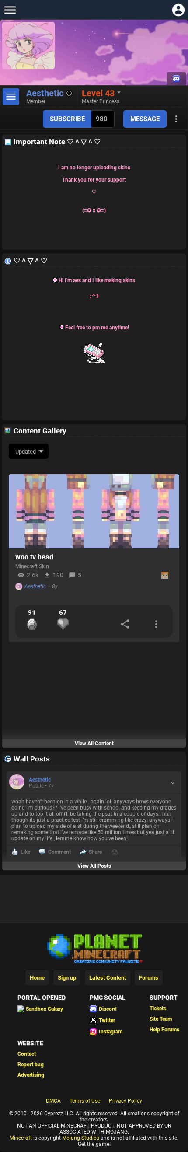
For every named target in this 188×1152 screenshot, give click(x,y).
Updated (25, 451)
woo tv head (34, 557)
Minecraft (21, 1138)
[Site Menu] (10, 10)
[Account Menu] (178, 10)
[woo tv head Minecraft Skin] (94, 511)
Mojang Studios (80, 1138)
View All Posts (94, 866)
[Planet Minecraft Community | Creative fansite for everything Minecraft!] (94, 948)
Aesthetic (35, 586)
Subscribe (67, 119)
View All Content (94, 743)
